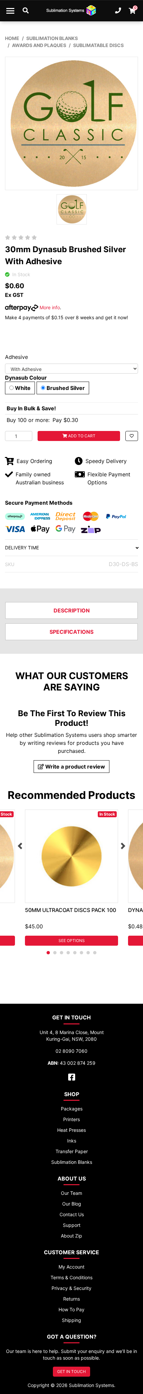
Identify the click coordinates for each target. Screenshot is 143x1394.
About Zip (71, 1236)
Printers (71, 1119)
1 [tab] (48, 952)
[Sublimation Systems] (71, 10)
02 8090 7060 (71, 1051)
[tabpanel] (71, 878)
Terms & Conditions (71, 1277)
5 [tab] (74, 952)
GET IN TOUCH (71, 1371)
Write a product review (74, 766)
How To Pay (71, 1309)
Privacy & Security (71, 1288)
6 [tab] (81, 952)
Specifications (71, 631)
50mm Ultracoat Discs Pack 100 (70, 910)
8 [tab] (94, 952)
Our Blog (71, 1204)
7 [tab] (88, 952)
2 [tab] (55, 952)
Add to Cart (81, 435)
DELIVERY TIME (22, 547)
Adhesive (16, 357)
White (22, 388)
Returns (71, 1299)
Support (71, 1225)
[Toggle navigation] (10, 10)
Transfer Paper (72, 1151)
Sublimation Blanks (71, 1162)
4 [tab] (68, 952)
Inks (71, 1140)
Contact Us (72, 1214)
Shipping (71, 1320)
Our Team (71, 1193)
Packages (71, 1108)
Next (123, 846)
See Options (72, 940)
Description (72, 610)
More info (49, 307)
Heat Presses (71, 1130)
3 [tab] (61, 952)
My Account (71, 1267)
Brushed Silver (65, 388)
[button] (131, 436)
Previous (20, 846)
